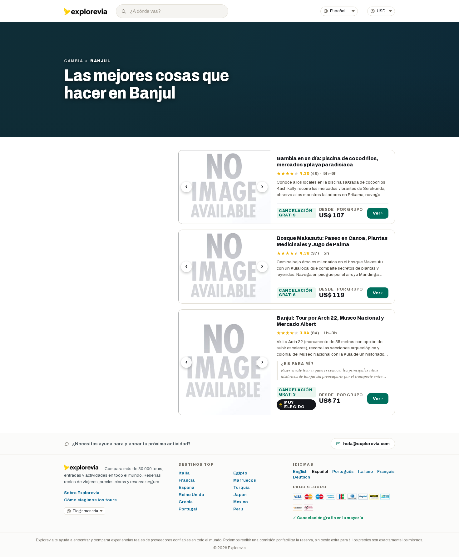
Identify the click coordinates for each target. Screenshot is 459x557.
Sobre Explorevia (82, 492)
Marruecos (244, 480)
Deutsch (301, 477)
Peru (238, 509)
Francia (187, 480)
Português (342, 471)
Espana (187, 487)
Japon (240, 494)
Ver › (378, 213)
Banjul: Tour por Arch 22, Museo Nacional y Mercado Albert (330, 321)
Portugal (188, 509)
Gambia (73, 61)
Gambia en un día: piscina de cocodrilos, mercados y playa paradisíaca (327, 161)
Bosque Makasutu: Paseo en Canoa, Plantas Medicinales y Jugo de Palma (332, 241)
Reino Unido (191, 494)
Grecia (186, 501)
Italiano (365, 471)
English (300, 471)
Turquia (241, 487)
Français (385, 471)
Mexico (240, 501)
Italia (184, 473)
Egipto (240, 473)
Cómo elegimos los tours (90, 500)
